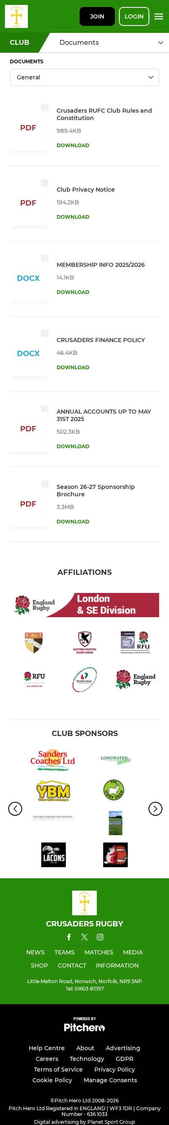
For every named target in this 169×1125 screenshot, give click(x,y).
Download (73, 145)
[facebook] (69, 938)
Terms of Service (58, 1069)
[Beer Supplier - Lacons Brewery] (53, 856)
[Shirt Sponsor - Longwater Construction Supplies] (115, 761)
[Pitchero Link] (84, 1029)
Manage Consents (110, 1080)
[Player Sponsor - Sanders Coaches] (53, 761)
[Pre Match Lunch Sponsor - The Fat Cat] (115, 856)
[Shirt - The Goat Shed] (115, 793)
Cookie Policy (52, 1080)
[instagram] (100, 938)
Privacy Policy (114, 1069)
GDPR (124, 1058)
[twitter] (84, 938)
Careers (47, 1058)
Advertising (123, 1048)
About (85, 1048)
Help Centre (47, 1048)
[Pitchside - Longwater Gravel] (115, 824)
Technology (87, 1058)
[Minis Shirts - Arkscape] (53, 824)
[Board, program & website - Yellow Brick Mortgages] (53, 793)
